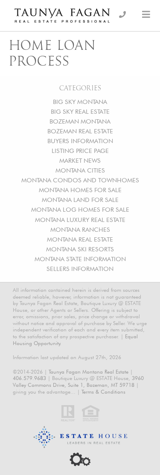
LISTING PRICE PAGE (80, 150)
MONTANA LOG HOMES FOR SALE (80, 209)
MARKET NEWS (80, 160)
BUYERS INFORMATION (80, 140)
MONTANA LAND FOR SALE (80, 199)
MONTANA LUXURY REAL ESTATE (80, 219)
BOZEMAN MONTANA (80, 121)
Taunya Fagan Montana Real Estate (88, 371)
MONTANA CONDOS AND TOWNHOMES (80, 180)
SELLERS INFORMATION (80, 268)
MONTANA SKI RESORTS (80, 249)
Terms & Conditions (103, 392)
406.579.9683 (29, 378)
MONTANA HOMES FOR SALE (80, 189)
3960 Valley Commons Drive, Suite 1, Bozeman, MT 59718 (78, 381)
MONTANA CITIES (80, 170)
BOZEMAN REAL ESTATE (80, 131)
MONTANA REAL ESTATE (80, 239)
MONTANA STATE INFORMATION (80, 258)
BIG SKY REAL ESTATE (80, 111)
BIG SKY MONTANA (80, 101)
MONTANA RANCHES (80, 229)
